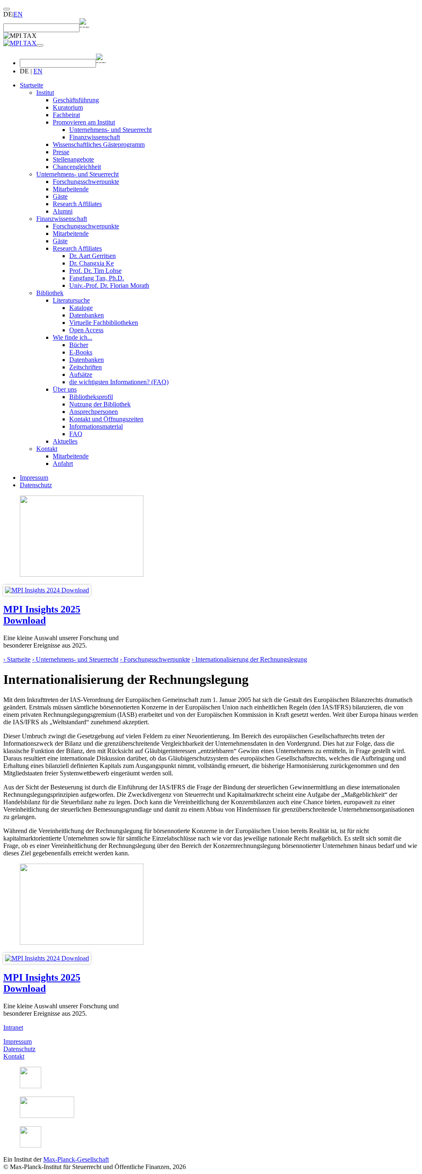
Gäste (60, 196)
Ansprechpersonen (93, 411)
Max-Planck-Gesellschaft (76, 1159)
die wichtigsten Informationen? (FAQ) (119, 381)
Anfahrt (63, 463)
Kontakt (46, 448)
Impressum (34, 477)
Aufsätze (80, 374)
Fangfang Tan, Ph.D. (96, 278)
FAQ (75, 433)
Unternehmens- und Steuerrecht (110, 129)
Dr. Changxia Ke (91, 263)
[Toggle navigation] (40, 45)
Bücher (78, 344)
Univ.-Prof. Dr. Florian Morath (109, 285)
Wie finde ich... (72, 337)
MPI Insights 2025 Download (41, 615)
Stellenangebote (73, 159)
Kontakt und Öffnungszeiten (106, 419)
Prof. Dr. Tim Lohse (95, 270)
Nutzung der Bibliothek (100, 404)
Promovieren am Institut (84, 122)
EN (18, 14)
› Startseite (16, 659)
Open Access (86, 329)
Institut (45, 92)
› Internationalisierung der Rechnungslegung (249, 659)
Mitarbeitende (71, 189)
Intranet (13, 1027)
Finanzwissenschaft (94, 137)
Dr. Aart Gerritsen (92, 255)
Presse (61, 151)
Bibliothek (49, 292)
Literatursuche (71, 300)
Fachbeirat (66, 114)
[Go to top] (6, 9)
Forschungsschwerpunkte (86, 181)
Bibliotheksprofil (91, 396)
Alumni (63, 211)
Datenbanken (86, 315)
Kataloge (81, 307)
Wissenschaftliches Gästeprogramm (99, 144)
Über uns (65, 389)
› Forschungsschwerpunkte (155, 659)
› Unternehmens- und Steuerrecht (75, 659)
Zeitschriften (85, 367)
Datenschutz (36, 484)
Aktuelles (65, 441)
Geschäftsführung (76, 99)
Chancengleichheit (77, 166)
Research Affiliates (77, 203)
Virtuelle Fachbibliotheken (103, 322)
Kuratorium (68, 107)
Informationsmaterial (96, 426)
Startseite (31, 85)
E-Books (80, 352)
